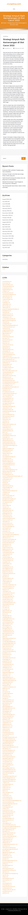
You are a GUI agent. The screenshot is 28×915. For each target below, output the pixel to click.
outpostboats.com (6, 508)
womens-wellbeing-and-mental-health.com (12, 476)
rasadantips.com (6, 302)
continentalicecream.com (8, 552)
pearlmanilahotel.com (7, 340)
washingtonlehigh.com (7, 784)
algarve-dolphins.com (7, 623)
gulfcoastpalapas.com (7, 706)
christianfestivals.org (7, 620)
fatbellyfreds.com (6, 816)
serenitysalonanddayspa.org (9, 294)
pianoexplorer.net (6, 805)
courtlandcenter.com (7, 666)
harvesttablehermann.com (8, 383)
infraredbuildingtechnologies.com (10, 382)
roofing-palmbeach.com (8, 398)
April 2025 (5, 226)
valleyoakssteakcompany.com (9, 680)
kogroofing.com (6, 346)
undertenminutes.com (7, 299)
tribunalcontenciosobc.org (8, 541)
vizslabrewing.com (6, 425)
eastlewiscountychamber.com (9, 539)
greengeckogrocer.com (7, 460)
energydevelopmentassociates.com (10, 387)
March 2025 (5, 229)
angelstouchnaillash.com (8, 448)
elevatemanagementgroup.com (9, 860)
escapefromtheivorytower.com (9, 393)
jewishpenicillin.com (7, 473)
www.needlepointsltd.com (8, 768)
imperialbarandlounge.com (8, 406)
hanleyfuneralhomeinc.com (8, 442)
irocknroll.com (5, 413)
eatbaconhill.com (6, 307)
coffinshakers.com (6, 591)
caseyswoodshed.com (7, 682)
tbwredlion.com (6, 831)
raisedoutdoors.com (7, 408)
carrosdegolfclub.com (7, 385)
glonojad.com (5, 576)
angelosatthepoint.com (7, 677)
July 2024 (4, 247)
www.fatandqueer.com (7, 753)
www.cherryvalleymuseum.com (9, 370)
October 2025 (6, 217)
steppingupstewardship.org (8, 781)
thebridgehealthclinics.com (8, 708)
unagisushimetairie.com (8, 330)
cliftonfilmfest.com (6, 404)
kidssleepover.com (6, 310)
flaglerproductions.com (7, 549)
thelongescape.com (6, 615)
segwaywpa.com (6, 704)
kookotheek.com (6, 351)
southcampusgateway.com (8, 354)
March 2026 (5, 206)
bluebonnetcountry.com (8, 336)
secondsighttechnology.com (8, 456)
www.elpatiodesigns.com (8, 818)
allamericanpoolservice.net (8, 471)
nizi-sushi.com (5, 607)
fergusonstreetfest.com (7, 837)
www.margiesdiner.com (7, 764)
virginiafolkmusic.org (7, 477)
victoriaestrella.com (7, 662)
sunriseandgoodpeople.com (8, 641)
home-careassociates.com (8, 495)
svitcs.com (4, 690)
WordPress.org (17, 910)
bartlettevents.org (6, 365)
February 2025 (6, 231)
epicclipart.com (6, 338)
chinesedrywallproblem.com (9, 643)
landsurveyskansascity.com (8, 756)
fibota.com (4, 821)
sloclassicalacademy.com (8, 542)
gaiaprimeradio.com (7, 610)
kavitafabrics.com (6, 653)
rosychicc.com (5, 507)
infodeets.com (5, 291)
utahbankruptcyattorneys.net (9, 411)
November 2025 (6, 215)
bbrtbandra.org (6, 335)
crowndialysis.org (6, 468)
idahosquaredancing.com (8, 416)
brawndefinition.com (7, 550)
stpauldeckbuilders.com (8, 758)
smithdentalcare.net (7, 888)
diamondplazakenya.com (8, 829)
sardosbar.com (5, 421)
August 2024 (5, 245)
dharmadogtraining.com (8, 878)
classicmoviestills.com (7, 520)
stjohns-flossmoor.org (7, 646)
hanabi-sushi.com (6, 787)
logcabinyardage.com (7, 717)
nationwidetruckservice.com (9, 657)
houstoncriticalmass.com (8, 533)
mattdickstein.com (6, 722)
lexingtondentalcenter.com (8, 464)
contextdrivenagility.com (8, 588)
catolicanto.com (6, 484)
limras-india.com (6, 283)
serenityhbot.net (6, 730)
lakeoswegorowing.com (8, 868)
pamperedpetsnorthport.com (9, 435)
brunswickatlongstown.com (8, 602)
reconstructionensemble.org (9, 651)
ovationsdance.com (6, 479)
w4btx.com (5, 447)
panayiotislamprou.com (8, 352)
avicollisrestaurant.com (7, 669)
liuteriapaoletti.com (6, 640)
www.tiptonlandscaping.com (9, 779)
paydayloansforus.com (7, 314)
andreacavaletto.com (7, 497)
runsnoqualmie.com (7, 761)
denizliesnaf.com (6, 685)
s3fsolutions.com (6, 390)
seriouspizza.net (6, 691)
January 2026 (5, 210)
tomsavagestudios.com (7, 474)
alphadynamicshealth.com (8, 852)
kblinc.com (4, 432)
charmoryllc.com (6, 529)
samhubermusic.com (7, 891)
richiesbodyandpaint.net (8, 286)
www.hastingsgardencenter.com (9, 803)
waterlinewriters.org (7, 709)
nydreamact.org (6, 328)
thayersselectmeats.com (8, 701)
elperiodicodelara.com (7, 284)
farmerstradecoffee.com (8, 716)
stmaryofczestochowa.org (8, 593)
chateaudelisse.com (7, 356)
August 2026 (5, 199)
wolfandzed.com (6, 789)
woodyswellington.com (7, 815)
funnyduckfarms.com (7, 857)
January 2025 (5, 233)
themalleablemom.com (7, 597)
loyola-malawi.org (6, 505)
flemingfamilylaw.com (7, 865)
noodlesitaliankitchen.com (8, 327)
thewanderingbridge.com (8, 596)
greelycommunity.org (7, 571)
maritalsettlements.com (7, 630)
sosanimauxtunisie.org (7, 344)
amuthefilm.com (6, 562)
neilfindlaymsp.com (7, 667)
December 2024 (6, 236)
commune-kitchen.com (7, 560)
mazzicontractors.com (7, 810)
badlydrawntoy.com (7, 724)
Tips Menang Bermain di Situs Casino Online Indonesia (14, 186)
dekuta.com (5, 790)
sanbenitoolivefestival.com (8, 518)
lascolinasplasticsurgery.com (9, 771)
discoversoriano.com (7, 523)
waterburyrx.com (6, 674)
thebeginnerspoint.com (7, 524)
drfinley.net (5, 863)
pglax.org (4, 636)
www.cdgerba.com (6, 823)
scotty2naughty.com (7, 581)
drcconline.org (5, 670)
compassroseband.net (7, 693)
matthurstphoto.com (7, 841)
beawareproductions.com (8, 586)
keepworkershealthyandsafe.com (10, 325)
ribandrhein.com (6, 481)
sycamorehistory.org (7, 797)
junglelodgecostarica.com (8, 618)
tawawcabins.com (6, 417)
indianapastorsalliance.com (8, 678)
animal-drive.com (6, 696)
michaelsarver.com (6, 458)
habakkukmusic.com (7, 727)
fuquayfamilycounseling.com (9, 870)
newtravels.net (5, 312)
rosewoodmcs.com (6, 795)
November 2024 (6, 238)
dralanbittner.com (6, 427)
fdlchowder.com (6, 766)
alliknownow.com (6, 537)
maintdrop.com (6, 341)
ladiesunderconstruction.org (9, 375)
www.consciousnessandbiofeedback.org (11, 800)
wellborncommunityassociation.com (10, 357)
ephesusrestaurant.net (7, 813)
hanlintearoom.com (7, 855)
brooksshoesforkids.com (8, 700)
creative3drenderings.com (8, 714)
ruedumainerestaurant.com (8, 573)
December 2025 (6, 213)
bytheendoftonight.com (7, 510)
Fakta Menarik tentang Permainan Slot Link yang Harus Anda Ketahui (13, 178)
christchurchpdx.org (7, 557)
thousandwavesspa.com (8, 664)
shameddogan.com (6, 711)
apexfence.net (5, 893)
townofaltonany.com (7, 635)
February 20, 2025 (19, 48)
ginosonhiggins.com (7, 627)
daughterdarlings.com (7, 289)
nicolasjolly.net (5, 565)
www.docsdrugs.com (7, 763)
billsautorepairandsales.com (9, 833)
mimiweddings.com (7, 884)
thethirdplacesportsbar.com (8, 811)
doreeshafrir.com (6, 583)
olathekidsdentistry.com (8, 440)
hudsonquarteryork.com (8, 820)
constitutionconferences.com (9, 687)
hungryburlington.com (7, 601)
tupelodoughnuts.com (7, 438)
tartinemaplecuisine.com (8, 604)
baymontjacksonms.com (8, 633)
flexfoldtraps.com (6, 748)
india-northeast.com (7, 396)
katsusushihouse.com (7, 570)
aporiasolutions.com (7, 703)
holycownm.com (6, 656)
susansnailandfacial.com (8, 734)
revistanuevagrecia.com (8, 578)
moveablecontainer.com (8, 367)
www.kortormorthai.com (8, 751)
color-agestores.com (7, 502)
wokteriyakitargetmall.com (8, 463)
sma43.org (4, 774)
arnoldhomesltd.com (7, 401)
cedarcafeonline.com (7, 296)
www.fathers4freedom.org (8, 739)
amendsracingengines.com (8, 750)
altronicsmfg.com (6, 305)
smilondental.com (6, 451)
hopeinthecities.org (6, 511)
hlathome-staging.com (7, 461)
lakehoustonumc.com (7, 726)
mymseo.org (5, 875)
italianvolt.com (5, 422)
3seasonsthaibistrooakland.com (9, 490)
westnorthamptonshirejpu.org (9, 361)
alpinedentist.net (6, 348)
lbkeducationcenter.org (7, 485)
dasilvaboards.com (6, 544)
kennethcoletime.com (7, 599)
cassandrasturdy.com (7, 516)
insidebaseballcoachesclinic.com (9, 844)
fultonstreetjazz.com (7, 364)
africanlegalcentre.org (7, 568)
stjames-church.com (7, 580)
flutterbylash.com (6, 854)
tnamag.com (5, 698)
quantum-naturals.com (7, 834)
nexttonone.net (6, 729)
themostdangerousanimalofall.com (10, 534)
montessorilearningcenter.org (9, 836)
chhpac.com (5, 876)
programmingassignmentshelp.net (10, 309)
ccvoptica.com (14, 4)
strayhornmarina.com (7, 547)
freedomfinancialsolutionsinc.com (10, 747)
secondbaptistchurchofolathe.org (10, 873)
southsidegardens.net (7, 807)
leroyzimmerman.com (7, 862)
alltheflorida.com (6, 842)
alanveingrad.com (6, 625)
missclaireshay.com (6, 281)
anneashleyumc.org (7, 755)
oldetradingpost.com (7, 374)
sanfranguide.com (6, 528)
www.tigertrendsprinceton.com (9, 737)
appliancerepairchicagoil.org (9, 320)
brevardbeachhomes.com (8, 391)
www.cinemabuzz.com (7, 792)
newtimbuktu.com (6, 304)
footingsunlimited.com (7, 760)
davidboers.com (6, 719)
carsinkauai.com (6, 846)
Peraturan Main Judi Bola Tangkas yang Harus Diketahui (12, 170)
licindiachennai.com (7, 288)
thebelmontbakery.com (7, 315)
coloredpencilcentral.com (8, 403)
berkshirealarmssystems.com (9, 424)
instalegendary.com (7, 323)
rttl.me (4, 881)
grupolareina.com (6, 369)
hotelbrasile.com (6, 362)
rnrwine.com (5, 867)
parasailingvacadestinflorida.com (10, 849)
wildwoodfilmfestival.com (8, 359)
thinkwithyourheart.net (7, 409)
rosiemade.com (6, 437)
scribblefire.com (6, 492)
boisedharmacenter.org (7, 500)
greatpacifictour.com (7, 661)
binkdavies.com (6, 555)
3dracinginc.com (6, 531)
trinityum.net (5, 808)
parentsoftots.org (6, 713)
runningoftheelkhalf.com (8, 742)
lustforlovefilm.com (7, 563)
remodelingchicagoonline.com (9, 776)
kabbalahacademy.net (7, 450)
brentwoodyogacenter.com (8, 777)
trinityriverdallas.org (7, 487)
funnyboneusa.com (6, 648)
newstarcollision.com (7, 453)
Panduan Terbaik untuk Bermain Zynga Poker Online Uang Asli (13, 174)
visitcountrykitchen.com (8, 622)
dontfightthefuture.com (7, 400)
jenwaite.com (5, 859)
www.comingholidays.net (8, 526)
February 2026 (6, 208)
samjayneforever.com (7, 839)
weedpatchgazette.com (7, 430)
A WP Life (25, 909)
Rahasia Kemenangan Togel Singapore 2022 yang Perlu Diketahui (12, 182)
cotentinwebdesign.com (8, 372)
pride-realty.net (6, 850)
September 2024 (6, 243)
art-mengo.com (6, 609)
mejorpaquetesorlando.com (8, 443)
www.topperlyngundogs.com (9, 740)
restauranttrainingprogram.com (9, 469)
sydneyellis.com (6, 466)
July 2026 (4, 201)
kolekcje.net (5, 482)
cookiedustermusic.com (8, 649)
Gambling (5, 36)
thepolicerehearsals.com (8, 536)
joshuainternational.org (7, 732)
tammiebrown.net (6, 612)
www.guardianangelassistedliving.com (11, 826)
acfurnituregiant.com (7, 297)
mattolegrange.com (7, 617)
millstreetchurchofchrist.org (8, 847)
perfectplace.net (6, 489)
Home (4, 23)
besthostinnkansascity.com (8, 886)
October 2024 (6, 240)
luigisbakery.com (6, 786)
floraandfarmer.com (7, 388)
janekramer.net (5, 606)
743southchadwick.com (8, 395)
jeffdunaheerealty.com (7, 743)
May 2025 (4, 224)
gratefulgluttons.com (7, 513)
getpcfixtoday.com (6, 333)
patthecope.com (6, 688)
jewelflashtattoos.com (7, 331)
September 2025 (6, 220)
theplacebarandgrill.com (8, 672)
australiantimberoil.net (7, 378)
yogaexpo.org (5, 494)
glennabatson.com (6, 545)
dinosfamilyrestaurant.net (8, 380)
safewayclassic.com (6, 317)
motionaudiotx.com (7, 880)
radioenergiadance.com (7, 349)
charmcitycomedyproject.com (9, 584)
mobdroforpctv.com (7, 515)
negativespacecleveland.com (9, 638)
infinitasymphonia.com (7, 567)
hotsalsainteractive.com (7, 292)
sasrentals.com (5, 455)
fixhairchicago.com (6, 683)
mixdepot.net (5, 794)
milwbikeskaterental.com (8, 631)
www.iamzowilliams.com (8, 802)
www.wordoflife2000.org (8, 414)
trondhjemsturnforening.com (9, 828)
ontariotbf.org (5, 322)
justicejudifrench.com (7, 594)
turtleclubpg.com (6, 659)
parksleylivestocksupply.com (9, 498)
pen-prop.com (5, 735)
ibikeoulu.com (5, 589)
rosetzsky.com (5, 575)
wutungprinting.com (7, 628)
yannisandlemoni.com (7, 429)
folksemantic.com (6, 419)
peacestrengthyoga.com (8, 745)
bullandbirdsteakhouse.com (8, 769)
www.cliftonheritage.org (8, 773)
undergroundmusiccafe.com (9, 889)
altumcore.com (5, 695)
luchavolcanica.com (7, 654)
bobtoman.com (6, 343)
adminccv (8, 48)
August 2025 (5, 222)
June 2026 (5, 203)
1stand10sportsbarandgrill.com (9, 445)
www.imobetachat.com (7, 721)
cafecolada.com (6, 521)
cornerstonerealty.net (7, 799)
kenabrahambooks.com (7, 558)
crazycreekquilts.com (7, 554)
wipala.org (4, 503)
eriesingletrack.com (7, 434)
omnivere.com (5, 301)
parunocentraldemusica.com (9, 824)
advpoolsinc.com (6, 675)
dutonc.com (5, 614)
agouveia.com (5, 871)
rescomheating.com (7, 883)
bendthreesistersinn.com (8, 644)
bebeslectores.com (6, 377)
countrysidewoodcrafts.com (8, 318)
